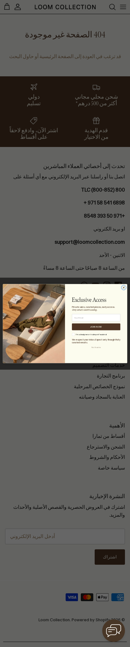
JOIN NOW (96, 326)
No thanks (96, 347)
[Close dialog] (123, 287)
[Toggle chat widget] (113, 630)
